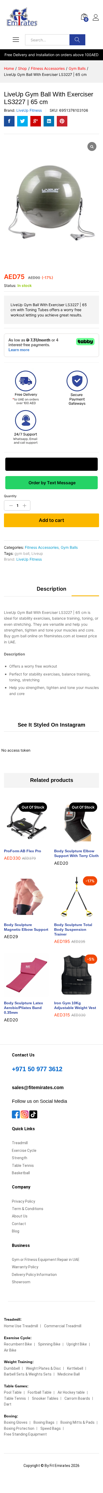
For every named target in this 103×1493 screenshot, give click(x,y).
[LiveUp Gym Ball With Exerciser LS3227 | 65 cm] (9, 121)
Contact (19, 1224)
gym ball (22, 553)
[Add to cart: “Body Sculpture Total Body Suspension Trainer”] (70, 916)
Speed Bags (50, 1428)
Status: (10, 285)
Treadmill (20, 1143)
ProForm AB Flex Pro (22, 851)
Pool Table (13, 1392)
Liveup (37, 553)
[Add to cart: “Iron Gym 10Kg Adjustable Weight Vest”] (70, 994)
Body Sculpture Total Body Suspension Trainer (73, 929)
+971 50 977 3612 (37, 1069)
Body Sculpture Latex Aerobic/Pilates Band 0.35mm (23, 1008)
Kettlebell (75, 1368)
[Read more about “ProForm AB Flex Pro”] (20, 842)
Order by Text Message (51, 482)
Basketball (21, 1173)
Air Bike (10, 1350)
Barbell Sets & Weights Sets (28, 1374)
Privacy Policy (23, 1201)
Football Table (40, 1392)
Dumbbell (12, 1368)
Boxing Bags (44, 1422)
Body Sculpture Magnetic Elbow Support (26, 927)
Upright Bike (77, 1344)
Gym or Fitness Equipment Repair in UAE (45, 1259)
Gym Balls (69, 547)
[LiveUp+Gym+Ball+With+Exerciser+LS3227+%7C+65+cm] (22, 121)
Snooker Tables (45, 1398)
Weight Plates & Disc (43, 1368)
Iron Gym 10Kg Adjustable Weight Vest (75, 1005)
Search (77, 39)
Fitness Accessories (42, 547)
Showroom (21, 1282)
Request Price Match (51, 464)
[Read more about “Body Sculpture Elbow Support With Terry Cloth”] (70, 842)
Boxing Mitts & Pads (77, 1422)
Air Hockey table (71, 1392)
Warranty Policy (25, 1267)
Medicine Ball (69, 1374)
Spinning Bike (49, 1344)
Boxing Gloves (15, 1422)
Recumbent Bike (18, 1344)
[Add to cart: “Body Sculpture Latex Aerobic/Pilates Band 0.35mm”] (20, 994)
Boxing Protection (19, 1428)
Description (51, 588)
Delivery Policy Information (34, 1274)
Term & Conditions (27, 1209)
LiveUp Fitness (29, 110)
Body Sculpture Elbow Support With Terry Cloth (76, 853)
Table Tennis (23, 1165)
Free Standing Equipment (25, 1434)
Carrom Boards (77, 1398)
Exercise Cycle (24, 1150)
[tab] (51, 591)
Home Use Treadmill (21, 1326)
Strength (19, 1158)
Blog (15, 1231)
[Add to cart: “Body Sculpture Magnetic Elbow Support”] (20, 916)
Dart (7, 1404)
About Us (19, 1216)
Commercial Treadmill (62, 1326)
